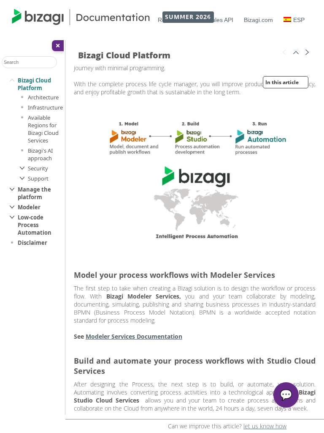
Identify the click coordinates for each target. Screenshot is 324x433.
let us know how (264, 426)
